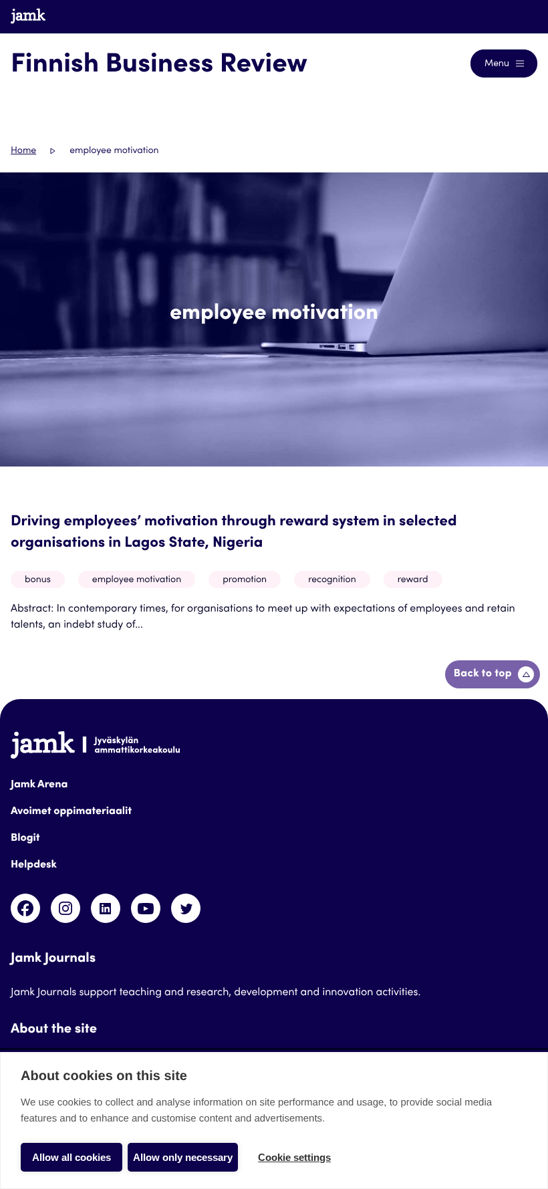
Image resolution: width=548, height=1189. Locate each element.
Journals (505, 16)
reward (413, 580)
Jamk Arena (39, 785)
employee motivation (136, 580)
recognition (332, 580)
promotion (245, 580)
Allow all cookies (71, 1157)
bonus (38, 580)
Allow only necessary (183, 1157)
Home (23, 151)
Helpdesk (34, 865)
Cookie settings (294, 1157)
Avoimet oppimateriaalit (71, 812)
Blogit (25, 838)
